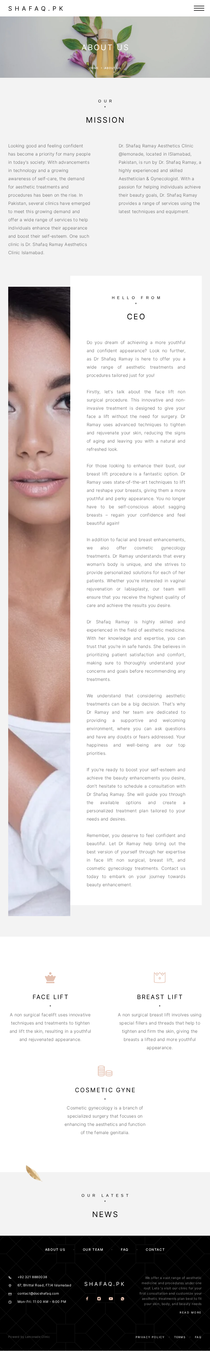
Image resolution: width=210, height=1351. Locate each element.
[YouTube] (111, 1299)
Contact (155, 1249)
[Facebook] (87, 1299)
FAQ (125, 1249)
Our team (93, 1249)
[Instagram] (99, 1299)
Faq (198, 1337)
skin (156, 1304)
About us (55, 1249)
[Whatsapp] (123, 1299)
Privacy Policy (150, 1337)
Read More (191, 1312)
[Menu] (199, 8)
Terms (180, 1337)
